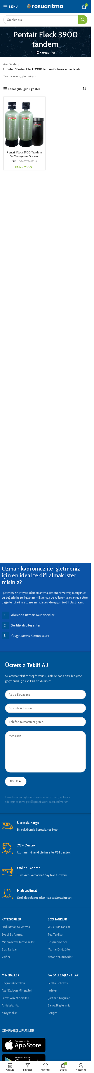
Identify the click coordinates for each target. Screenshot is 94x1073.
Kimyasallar (9, 1013)
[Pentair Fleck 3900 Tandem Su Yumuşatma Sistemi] (24, 123)
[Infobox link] (45, 826)
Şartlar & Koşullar (59, 998)
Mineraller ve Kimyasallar (18, 942)
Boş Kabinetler (57, 942)
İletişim (52, 1013)
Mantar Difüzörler (59, 949)
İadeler (52, 990)
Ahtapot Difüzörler (60, 957)
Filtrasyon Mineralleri (15, 998)
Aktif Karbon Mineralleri (17, 990)
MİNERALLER (10, 975)
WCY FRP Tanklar (59, 927)
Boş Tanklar (9, 949)
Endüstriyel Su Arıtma (16, 927)
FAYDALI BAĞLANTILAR (63, 975)
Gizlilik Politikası (58, 983)
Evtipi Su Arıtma (12, 934)
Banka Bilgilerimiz (59, 1005)
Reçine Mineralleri (13, 983)
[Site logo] (45, 6)
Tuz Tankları (55, 934)
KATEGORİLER (11, 919)
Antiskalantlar (10, 1005)
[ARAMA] (82, 19)
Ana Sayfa (10, 64)
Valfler (6, 957)
